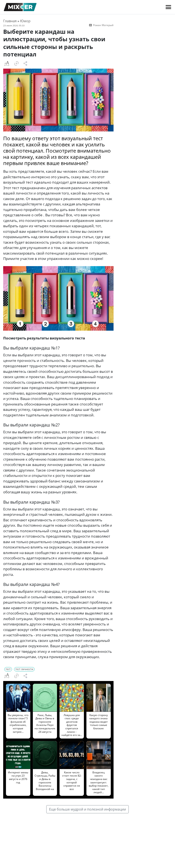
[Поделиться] (25, 63)
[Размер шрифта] (6, 63)
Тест (8, 669)
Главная (10, 21)
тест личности (24, 669)
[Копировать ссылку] (16, 63)
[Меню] (168, 7)
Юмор (25, 21)
